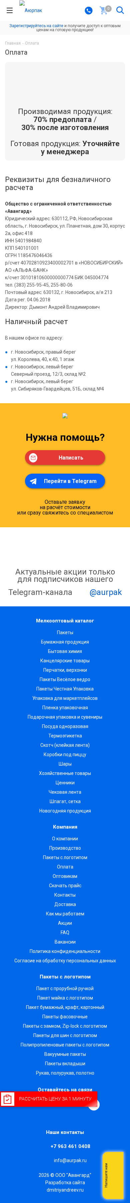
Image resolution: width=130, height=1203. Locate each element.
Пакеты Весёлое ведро (65, 679)
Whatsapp (115, 1175)
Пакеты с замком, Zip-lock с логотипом (65, 1026)
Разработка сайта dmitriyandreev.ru (65, 1186)
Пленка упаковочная (65, 707)
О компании (65, 838)
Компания (65, 827)
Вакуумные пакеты (65, 1054)
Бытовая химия (65, 651)
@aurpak (105, 592)
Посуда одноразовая (65, 726)
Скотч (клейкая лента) (65, 745)
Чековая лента (65, 792)
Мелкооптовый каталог (65, 621)
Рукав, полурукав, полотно (65, 1073)
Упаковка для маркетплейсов (65, 698)
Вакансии (65, 942)
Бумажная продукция (65, 642)
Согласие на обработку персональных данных (65, 960)
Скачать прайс (65, 885)
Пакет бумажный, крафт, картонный (65, 1007)
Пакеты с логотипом (65, 857)
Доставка (65, 904)
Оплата (65, 866)
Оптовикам (65, 876)
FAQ (65, 932)
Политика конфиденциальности (65, 951)
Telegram (115, 1189)
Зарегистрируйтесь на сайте (36, 25)
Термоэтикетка (65, 735)
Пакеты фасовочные (65, 1016)
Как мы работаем (65, 913)
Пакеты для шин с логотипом (65, 1035)
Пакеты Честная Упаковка (65, 688)
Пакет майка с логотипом (65, 998)
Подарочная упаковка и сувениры (65, 717)
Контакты (65, 895)
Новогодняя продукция (65, 811)
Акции (65, 923)
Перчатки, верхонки (65, 670)
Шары (65, 764)
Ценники (65, 782)
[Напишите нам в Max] (115, 1162)
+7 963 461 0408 (70, 1146)
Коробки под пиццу (65, 754)
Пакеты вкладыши (65, 1063)
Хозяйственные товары (65, 773)
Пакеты (65, 632)
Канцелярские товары (65, 660)
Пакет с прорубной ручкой (65, 988)
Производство (65, 848)
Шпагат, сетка (65, 801)
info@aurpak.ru (70, 1160)
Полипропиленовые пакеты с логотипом (65, 1044)
